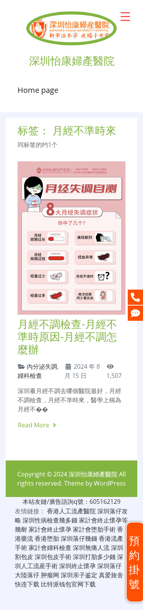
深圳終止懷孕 (77, 566)
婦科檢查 (30, 375)
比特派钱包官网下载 (68, 584)
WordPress (110, 483)
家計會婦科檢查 (50, 547)
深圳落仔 (109, 566)
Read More (34, 425)
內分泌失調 (42, 366)
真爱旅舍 (111, 575)
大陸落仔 (27, 575)
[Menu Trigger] (125, 16)
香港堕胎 (47, 538)
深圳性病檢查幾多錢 (49, 520)
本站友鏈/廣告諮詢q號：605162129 (71, 501)
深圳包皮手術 (53, 557)
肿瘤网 (50, 575)
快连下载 (27, 584)
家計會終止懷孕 (50, 529)
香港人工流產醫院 (71, 511)
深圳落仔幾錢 (79, 538)
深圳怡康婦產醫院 (93, 474)
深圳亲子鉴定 (79, 575)
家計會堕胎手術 (94, 529)
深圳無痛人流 (91, 547)
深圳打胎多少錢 (94, 557)
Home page (38, 90)
